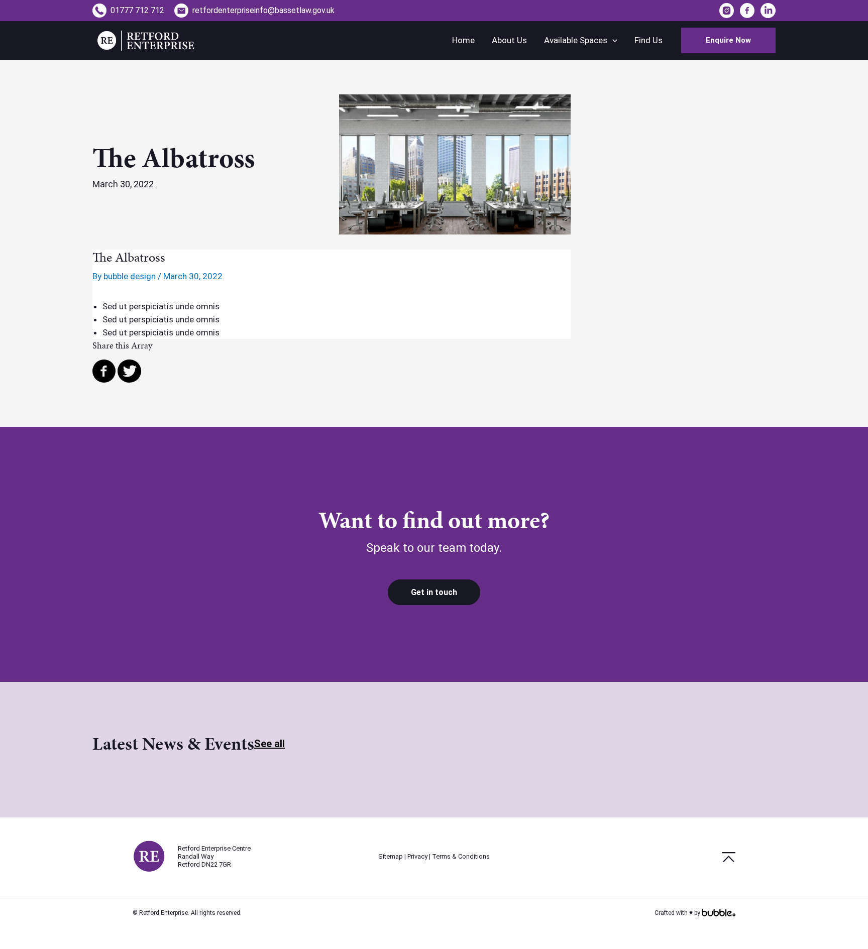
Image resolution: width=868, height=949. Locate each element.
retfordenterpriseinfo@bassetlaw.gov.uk (263, 10)
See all (269, 744)
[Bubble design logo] (718, 912)
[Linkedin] (768, 10)
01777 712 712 (137, 10)
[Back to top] (728, 856)
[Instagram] (727, 10)
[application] (612, 40)
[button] (728, 40)
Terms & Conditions (461, 856)
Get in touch (434, 592)
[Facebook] (747, 10)
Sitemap (390, 856)
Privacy (417, 856)
